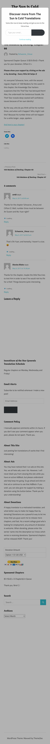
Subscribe (38, 32)
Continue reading (25, 39)
